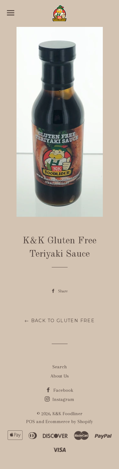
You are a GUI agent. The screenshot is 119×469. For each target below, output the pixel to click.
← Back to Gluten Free (59, 320)
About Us (59, 376)
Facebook (62, 390)
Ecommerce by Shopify (69, 421)
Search (59, 367)
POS (30, 421)
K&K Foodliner (67, 413)
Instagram (62, 399)
